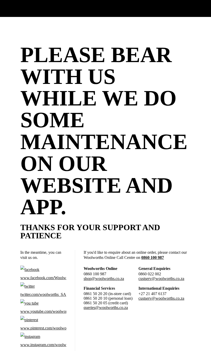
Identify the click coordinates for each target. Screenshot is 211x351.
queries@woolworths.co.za (106, 307)
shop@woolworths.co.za (104, 278)
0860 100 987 (152, 257)
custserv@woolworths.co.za (161, 278)
